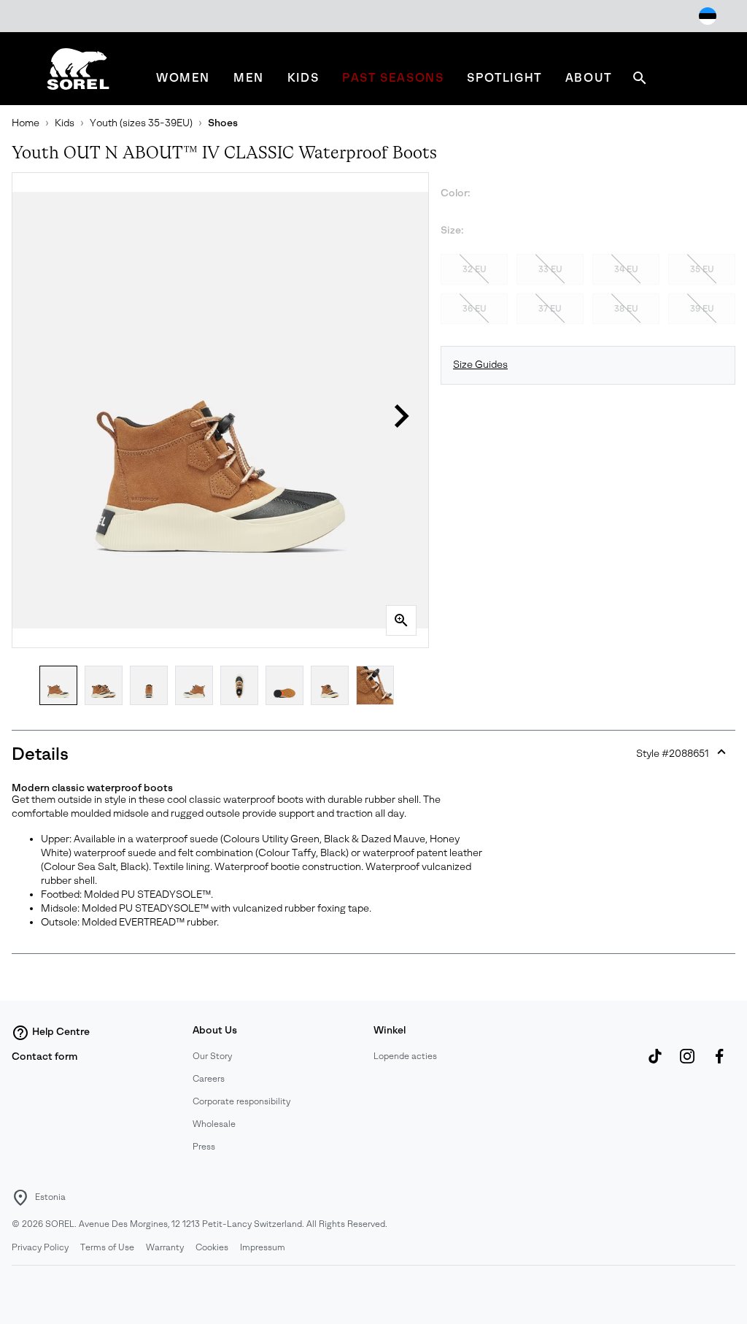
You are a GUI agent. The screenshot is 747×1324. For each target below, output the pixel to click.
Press (204, 1146)
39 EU (702, 308)
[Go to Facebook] (719, 1063)
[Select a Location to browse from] (20, 1197)
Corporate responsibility (241, 1101)
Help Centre (61, 1031)
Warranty (165, 1247)
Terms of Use (107, 1247)
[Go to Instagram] (687, 1063)
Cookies (212, 1247)
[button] (401, 416)
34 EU (626, 269)
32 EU (474, 269)
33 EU (550, 269)
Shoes (223, 123)
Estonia (50, 1197)
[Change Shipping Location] (708, 16)
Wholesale (214, 1124)
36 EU (474, 308)
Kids (64, 123)
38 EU (626, 308)
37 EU (550, 308)
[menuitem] (183, 77)
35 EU (702, 269)
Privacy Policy (40, 1247)
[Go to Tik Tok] (655, 1063)
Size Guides (480, 364)
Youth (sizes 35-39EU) (141, 123)
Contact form (44, 1056)
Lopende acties (405, 1056)
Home (25, 123)
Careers (209, 1078)
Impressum (262, 1247)
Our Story (212, 1056)
